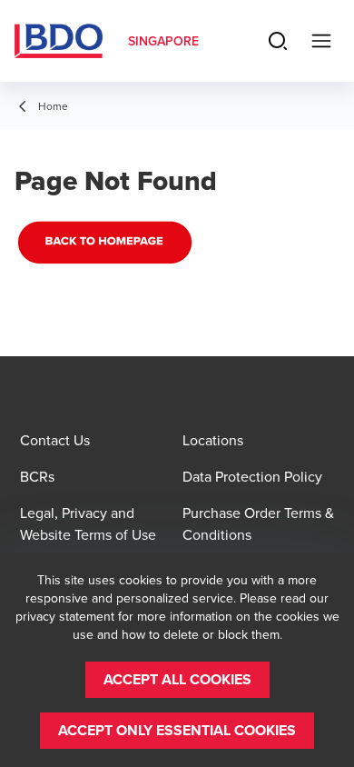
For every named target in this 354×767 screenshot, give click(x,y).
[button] (177, 680)
